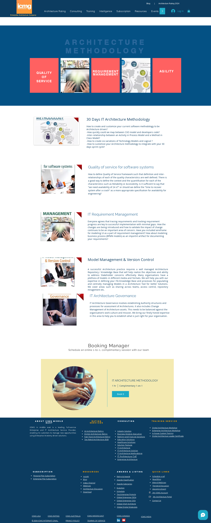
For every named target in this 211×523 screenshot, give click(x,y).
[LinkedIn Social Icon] (118, 520)
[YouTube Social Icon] (123, 520)
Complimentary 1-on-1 (131, 385)
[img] (74, 388)
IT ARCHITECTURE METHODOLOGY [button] (135, 380)
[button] (55, 11)
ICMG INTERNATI (45, 520)
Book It (120, 394)
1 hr (114, 385)
